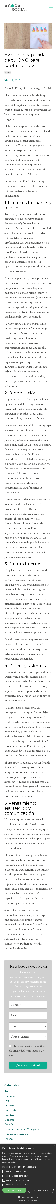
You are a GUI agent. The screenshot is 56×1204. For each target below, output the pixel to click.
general (8, 72)
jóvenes (8, 1139)
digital (8, 1100)
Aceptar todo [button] (14, 1190)
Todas (8, 1091)
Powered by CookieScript (28, 1201)
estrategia (10, 1110)
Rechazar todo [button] (41, 1190)
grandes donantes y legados (21, 1129)
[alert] (28, 1174)
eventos (9, 1115)
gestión (9, 1124)
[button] (4, 1167)
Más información (9, 1162)
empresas (10, 1105)
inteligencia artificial (16, 1134)
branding (10, 1096)
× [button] (53, 1146)
